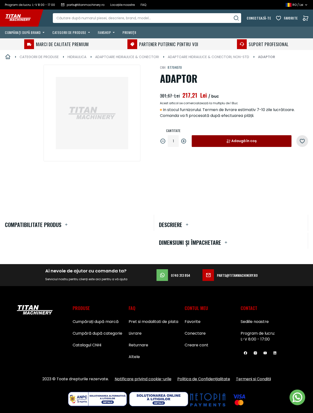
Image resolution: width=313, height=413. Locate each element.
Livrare (135, 333)
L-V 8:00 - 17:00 (255, 339)
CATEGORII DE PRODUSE (39, 56)
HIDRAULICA (76, 56)
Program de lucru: (258, 333)
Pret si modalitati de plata (153, 321)
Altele (134, 357)
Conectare (195, 333)
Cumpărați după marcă (96, 321)
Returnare (138, 345)
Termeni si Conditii (253, 379)
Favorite (291, 18)
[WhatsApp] (297, 397)
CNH (163, 67)
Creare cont (196, 345)
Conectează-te (259, 18)
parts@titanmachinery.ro (237, 275)
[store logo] (21, 18)
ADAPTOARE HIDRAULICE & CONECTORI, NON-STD (208, 56)
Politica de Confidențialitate (203, 379)
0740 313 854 (180, 275)
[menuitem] (25, 32)
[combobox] (147, 18)
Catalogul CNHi (87, 345)
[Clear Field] (236, 18)
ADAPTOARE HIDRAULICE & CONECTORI (127, 56)
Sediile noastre (255, 321)
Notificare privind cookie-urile (143, 379)
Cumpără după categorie (97, 333)
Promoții (129, 32)
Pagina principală (8, 57)
